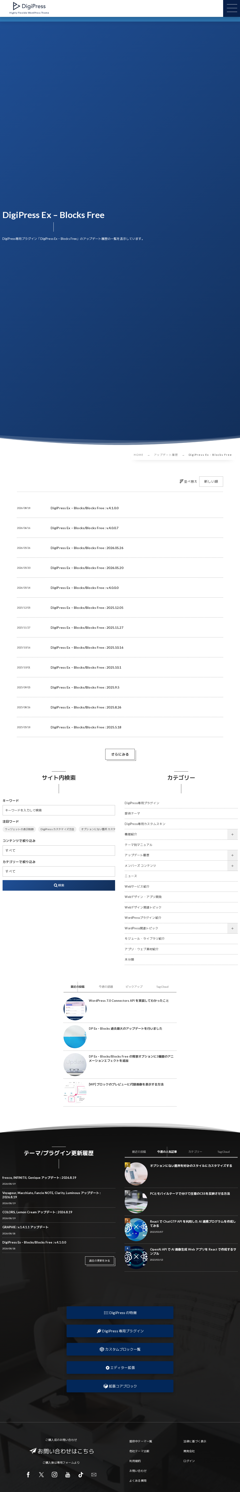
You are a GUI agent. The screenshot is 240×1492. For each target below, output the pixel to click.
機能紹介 (131, 834)
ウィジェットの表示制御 (19, 829)
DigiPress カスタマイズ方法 (57, 829)
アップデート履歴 (137, 855)
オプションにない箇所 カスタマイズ (102, 829)
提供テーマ (132, 813)
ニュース (131, 876)
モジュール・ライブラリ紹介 (145, 938)
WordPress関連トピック (141, 928)
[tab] (78, 987)
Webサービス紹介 (137, 886)
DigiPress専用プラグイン (142, 803)
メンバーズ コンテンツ (140, 865)
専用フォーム (65, 1462)
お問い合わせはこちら (66, 1451)
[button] (120, 1312)
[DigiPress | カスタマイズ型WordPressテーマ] (29, 6)
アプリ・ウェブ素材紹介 (142, 949)
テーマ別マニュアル (138, 845)
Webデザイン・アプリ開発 (143, 897)
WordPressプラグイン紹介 (143, 917)
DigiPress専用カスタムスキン (145, 824)
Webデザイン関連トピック (143, 907)
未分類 (129, 959)
